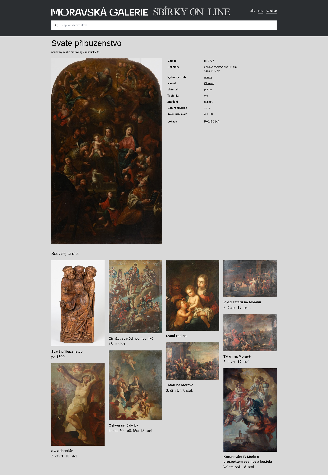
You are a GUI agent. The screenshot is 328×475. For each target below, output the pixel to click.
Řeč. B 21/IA (211, 121)
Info (260, 10)
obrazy (208, 77)
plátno (208, 89)
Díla (252, 10)
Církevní (209, 83)
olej (206, 95)
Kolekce (271, 10)
